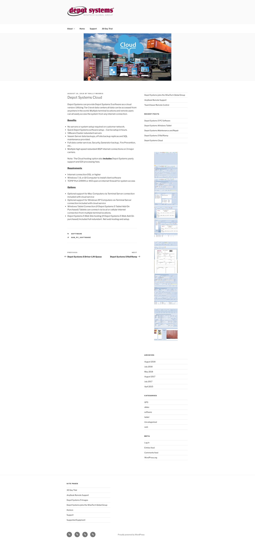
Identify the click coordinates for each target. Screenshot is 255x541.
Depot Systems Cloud (153, 140)
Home (82, 29)
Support (93, 29)
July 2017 (148, 381)
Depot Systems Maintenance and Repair (161, 130)
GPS (146, 402)
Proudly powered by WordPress (131, 534)
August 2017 (149, 376)
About (70, 29)
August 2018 (149, 362)
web (146, 427)
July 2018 (148, 366)
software (76, 234)
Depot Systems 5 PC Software (157, 120)
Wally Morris (95, 93)
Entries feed (149, 448)
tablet (146, 417)
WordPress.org (150, 457)
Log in (146, 442)
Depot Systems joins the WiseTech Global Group (164, 95)
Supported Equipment (76, 520)
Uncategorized (150, 422)
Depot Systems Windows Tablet (157, 125)
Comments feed (151, 452)
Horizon (70, 510)
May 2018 (148, 372)
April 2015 (148, 386)
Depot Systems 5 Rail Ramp (156, 135)
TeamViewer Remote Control (156, 105)
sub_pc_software (81, 237)
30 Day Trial (107, 29)
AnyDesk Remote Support (155, 100)
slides (146, 407)
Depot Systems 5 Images (77, 500)
